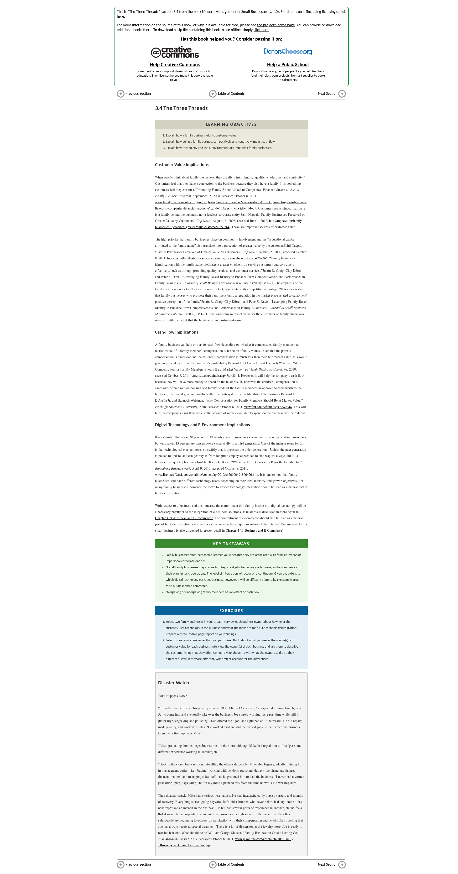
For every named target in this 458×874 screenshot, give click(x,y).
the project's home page (276, 25)
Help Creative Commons (175, 64)
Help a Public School (288, 64)
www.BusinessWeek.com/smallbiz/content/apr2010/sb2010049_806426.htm (206, 474)
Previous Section (138, 94)
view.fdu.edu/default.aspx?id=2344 (215, 375)
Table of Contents (231, 94)
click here (261, 30)
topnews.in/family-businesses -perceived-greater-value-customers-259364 (217, 258)
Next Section (327, 94)
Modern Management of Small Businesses (234, 12)
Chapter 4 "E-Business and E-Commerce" (184, 518)
